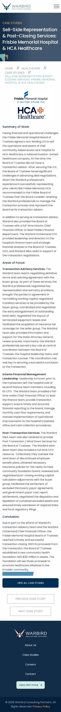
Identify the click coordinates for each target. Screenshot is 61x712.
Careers (30, 664)
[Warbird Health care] (16, 6)
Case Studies (15, 72)
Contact (30, 674)
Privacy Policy (41, 706)
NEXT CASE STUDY (30, 611)
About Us (30, 645)
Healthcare (30, 68)
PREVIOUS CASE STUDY (30, 598)
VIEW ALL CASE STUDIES (30, 583)
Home (9, 68)
